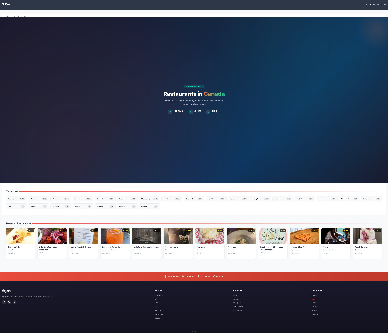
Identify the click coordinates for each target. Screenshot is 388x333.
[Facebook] (4, 302)
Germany (158, 310)
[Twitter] (15, 302)
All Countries (159, 295)
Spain (157, 306)
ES (374, 5)
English (314, 299)
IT (366, 5)
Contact (235, 299)
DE (381, 5)
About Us (236, 295)
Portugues (315, 314)
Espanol (314, 303)
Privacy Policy (237, 303)
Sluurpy (157, 318)
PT (385, 5)
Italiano (314, 295)
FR (378, 5)
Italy (156, 299)
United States (159, 314)
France (157, 303)
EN (370, 5)
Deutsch (314, 310)
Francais (314, 306)
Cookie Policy (237, 310)
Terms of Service (238, 306)
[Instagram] (9, 302)
